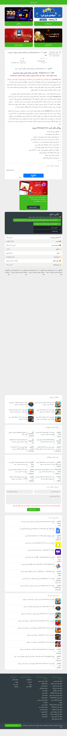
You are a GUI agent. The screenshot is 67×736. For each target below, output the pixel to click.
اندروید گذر (33, 2)
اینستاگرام (29, 684)
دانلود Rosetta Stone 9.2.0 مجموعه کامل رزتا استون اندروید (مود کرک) (37, 526)
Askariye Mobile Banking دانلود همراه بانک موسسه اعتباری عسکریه (45, 443)
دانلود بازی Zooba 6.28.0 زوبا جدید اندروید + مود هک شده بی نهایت (37, 604)
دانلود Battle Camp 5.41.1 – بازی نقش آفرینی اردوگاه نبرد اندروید (38, 611)
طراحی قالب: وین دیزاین (12, 732)
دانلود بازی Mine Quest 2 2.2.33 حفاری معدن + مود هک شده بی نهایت (44, 465)
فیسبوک (30, 686)
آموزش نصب (54, 228)
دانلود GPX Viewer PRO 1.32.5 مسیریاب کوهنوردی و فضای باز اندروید (44, 435)
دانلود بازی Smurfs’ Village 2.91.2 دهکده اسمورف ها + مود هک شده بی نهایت (35, 668)
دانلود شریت (45, 709)
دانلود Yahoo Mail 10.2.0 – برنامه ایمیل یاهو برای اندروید (40, 554)
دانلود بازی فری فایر (57, 690)
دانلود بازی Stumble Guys (55, 697)
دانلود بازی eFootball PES (55, 702)
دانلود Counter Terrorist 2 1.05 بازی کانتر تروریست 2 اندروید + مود (18, 473)
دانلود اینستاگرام (44, 692)
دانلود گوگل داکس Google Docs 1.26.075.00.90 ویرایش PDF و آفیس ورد (36, 533)
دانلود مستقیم (32, 207)
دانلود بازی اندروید (57, 685)
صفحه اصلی (15, 684)
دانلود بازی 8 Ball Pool (56, 714)
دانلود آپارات (45, 721)
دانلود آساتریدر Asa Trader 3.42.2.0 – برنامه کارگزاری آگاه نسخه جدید (17, 450)
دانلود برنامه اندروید (43, 685)
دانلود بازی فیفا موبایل (57, 726)
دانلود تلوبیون (44, 716)
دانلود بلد (45, 707)
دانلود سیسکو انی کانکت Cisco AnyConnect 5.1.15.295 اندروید (38, 540)
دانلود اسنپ (45, 697)
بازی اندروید (23, 63)
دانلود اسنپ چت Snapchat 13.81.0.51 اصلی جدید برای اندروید (38, 547)
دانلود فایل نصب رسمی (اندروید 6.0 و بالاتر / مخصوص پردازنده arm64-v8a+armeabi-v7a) (35, 220)
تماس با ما (15, 689)
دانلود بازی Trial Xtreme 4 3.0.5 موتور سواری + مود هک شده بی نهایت (45, 413)
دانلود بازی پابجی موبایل (56, 688)
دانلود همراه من (44, 714)
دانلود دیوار (45, 695)
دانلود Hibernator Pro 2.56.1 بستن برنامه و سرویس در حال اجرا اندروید (37, 590)
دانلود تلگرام (45, 688)
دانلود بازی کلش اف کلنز (56, 721)
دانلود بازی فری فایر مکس (56, 700)
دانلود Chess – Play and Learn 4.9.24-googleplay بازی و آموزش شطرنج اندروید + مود (33, 661)
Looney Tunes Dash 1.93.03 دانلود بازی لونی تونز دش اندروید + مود (18, 465)
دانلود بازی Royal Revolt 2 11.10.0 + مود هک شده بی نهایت (39, 646)
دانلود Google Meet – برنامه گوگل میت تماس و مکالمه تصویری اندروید (37, 576)
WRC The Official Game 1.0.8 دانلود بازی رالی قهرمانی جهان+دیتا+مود (45, 482)
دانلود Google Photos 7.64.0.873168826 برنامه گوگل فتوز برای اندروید (37, 568)
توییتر (30, 689)
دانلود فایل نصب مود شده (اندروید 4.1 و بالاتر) (45, 224)
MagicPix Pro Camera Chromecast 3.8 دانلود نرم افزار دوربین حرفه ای (18, 443)
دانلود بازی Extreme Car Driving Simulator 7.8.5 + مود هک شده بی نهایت (35, 654)
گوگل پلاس (29, 691)
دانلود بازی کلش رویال (57, 723)
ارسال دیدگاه (32, 514)
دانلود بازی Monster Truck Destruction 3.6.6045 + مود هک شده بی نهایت (17, 481)
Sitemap (16, 691)
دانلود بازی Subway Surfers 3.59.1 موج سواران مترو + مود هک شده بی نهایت (44, 420)
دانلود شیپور (45, 718)
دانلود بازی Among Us (56, 716)
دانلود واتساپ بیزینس (42, 704)
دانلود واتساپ (44, 690)
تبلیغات (16, 686)
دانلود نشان (45, 700)
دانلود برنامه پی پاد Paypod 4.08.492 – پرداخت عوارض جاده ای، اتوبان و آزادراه (44, 450)
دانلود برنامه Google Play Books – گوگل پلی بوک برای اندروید (39, 561)
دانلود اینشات (44, 702)
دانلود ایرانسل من (43, 711)
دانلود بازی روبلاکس (57, 695)
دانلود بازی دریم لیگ (57, 692)
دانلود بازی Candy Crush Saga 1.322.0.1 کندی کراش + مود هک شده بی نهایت (17, 412)
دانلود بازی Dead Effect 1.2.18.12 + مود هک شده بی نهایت (18, 420)
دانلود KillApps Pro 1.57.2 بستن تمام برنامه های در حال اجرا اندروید (38, 583)
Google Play (54, 231)
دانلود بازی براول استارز (56, 718)
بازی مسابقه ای (15, 63)
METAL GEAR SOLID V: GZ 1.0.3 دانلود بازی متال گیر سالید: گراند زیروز (44, 473)
